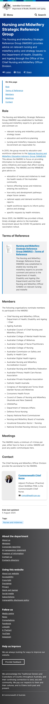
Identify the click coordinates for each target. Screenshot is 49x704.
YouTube (6, 633)
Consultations (8, 620)
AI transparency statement (14, 550)
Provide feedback (13, 662)
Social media (8, 593)
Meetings (9, 98)
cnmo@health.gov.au (30, 495)
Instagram (6, 637)
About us (6, 540)
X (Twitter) (7, 630)
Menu (9, 15)
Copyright (6, 580)
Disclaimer (7, 583)
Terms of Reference (14, 90)
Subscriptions (8, 597)
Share (29, 72)
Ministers (6, 543)
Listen (8, 72)
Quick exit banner (10, 590)
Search (42, 15)
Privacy (5, 587)
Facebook (6, 623)
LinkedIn (6, 627)
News (4, 617)
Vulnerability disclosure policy (15, 600)
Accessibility (7, 577)
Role (7, 87)
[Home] (24, 6)
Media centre (8, 613)
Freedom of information (13, 553)
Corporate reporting (11, 547)
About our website (10, 573)
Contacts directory (10, 560)
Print (19, 72)
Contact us (7, 557)
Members (9, 94)
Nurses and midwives (12, 522)
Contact (9, 102)
